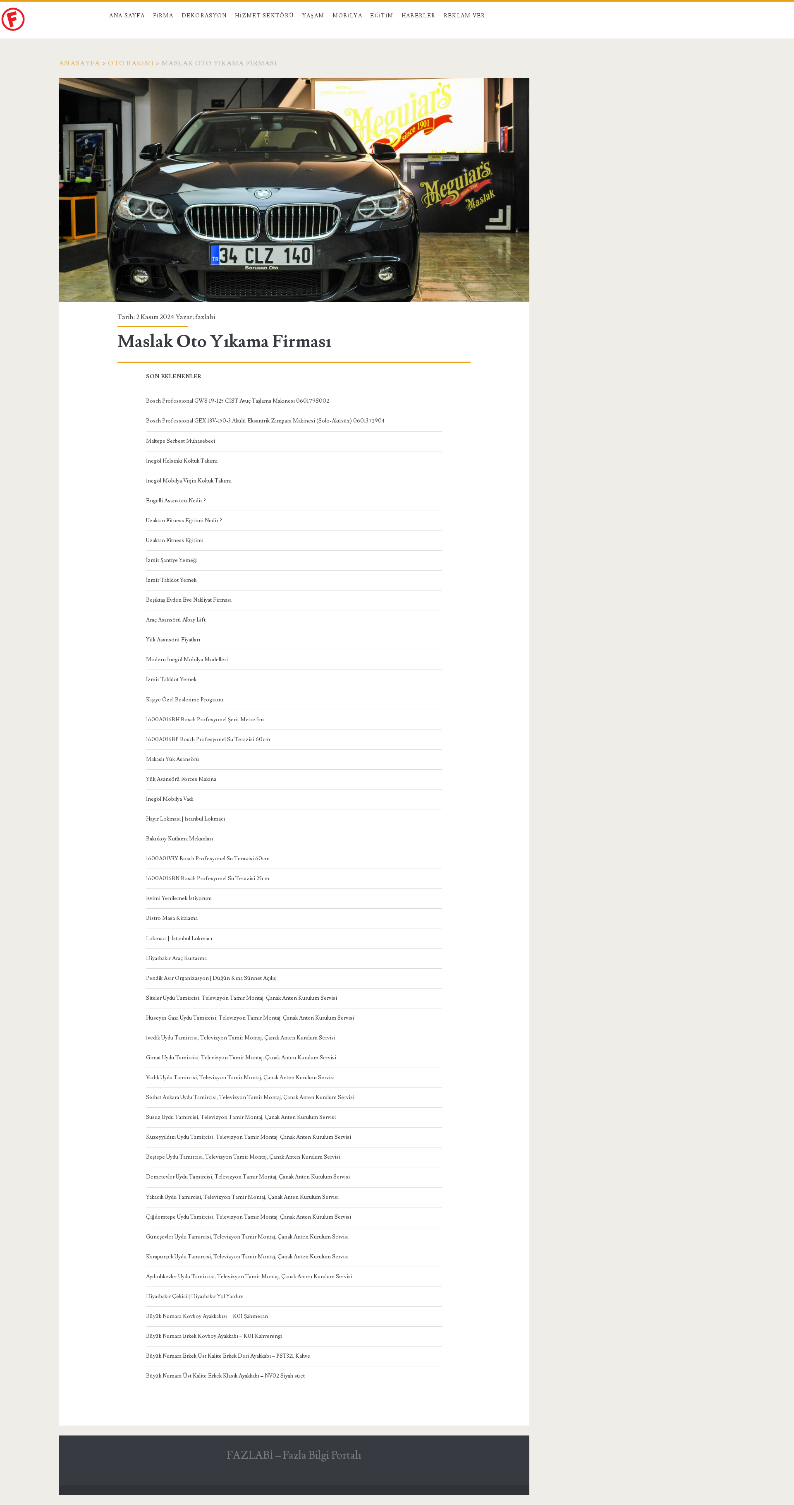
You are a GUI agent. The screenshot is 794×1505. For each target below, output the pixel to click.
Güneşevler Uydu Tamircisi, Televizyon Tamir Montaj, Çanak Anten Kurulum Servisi (247, 1237)
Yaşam (313, 15)
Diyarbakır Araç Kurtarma (176, 958)
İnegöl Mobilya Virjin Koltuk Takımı (189, 481)
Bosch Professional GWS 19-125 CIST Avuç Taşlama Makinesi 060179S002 (237, 401)
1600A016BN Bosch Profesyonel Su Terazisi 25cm (207, 878)
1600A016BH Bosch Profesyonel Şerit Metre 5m (205, 719)
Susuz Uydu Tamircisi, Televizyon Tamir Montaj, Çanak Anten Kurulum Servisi (241, 1117)
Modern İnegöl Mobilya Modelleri (187, 659)
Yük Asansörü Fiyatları (173, 639)
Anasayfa (79, 63)
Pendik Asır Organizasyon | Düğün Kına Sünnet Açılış (211, 978)
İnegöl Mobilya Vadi (170, 799)
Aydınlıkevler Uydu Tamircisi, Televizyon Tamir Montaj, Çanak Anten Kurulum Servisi (249, 1276)
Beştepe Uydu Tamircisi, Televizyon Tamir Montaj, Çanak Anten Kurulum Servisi (243, 1157)
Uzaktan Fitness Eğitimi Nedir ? (184, 520)
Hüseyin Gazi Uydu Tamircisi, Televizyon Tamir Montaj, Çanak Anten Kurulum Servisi (250, 1018)
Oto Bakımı (131, 63)
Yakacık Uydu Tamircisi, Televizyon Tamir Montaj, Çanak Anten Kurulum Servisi (242, 1197)
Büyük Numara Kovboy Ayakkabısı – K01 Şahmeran (207, 1316)
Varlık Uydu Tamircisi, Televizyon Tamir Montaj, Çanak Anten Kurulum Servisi (240, 1077)
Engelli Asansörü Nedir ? (176, 500)
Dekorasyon (204, 15)
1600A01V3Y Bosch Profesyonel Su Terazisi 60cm (208, 858)
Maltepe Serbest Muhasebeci (180, 441)
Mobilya (347, 15)
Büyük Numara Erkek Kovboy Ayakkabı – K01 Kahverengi (214, 1336)
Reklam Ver (464, 15)
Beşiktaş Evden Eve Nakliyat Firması (189, 600)
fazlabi (205, 317)
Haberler (418, 15)
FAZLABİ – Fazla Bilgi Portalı (294, 1455)
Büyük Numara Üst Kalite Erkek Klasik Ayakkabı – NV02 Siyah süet (225, 1376)
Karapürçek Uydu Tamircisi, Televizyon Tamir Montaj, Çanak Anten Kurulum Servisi (247, 1256)
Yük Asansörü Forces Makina (181, 779)
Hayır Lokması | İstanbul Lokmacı (185, 819)
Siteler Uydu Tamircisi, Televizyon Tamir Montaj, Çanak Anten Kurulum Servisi (241, 998)
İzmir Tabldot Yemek (171, 580)
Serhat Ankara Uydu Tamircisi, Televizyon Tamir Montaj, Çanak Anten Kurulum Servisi (250, 1097)
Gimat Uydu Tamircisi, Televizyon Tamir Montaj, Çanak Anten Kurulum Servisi (241, 1057)
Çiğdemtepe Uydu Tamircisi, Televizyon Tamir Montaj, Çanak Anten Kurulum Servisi (248, 1217)
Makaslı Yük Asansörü (172, 759)
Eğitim (381, 15)
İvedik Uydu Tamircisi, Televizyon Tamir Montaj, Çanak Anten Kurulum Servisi (240, 1038)
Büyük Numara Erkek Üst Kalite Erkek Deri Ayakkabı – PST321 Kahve (228, 1356)
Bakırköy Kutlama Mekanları (179, 838)
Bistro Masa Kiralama (172, 918)
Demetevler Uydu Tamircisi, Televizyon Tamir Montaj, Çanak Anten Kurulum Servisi (248, 1177)
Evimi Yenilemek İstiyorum (179, 898)
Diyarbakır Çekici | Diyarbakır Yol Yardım (195, 1296)
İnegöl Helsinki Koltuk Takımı (182, 461)
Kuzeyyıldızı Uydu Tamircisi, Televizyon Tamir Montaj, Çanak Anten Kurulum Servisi (248, 1137)
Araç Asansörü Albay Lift (176, 620)
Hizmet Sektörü (264, 15)
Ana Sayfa (127, 15)
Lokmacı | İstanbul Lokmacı (179, 938)
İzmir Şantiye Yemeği (172, 560)
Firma (163, 15)
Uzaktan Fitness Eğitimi (174, 540)
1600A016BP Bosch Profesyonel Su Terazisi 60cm (208, 739)
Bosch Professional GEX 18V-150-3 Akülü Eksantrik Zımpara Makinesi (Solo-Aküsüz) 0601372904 (265, 421)
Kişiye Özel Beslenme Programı (184, 699)
